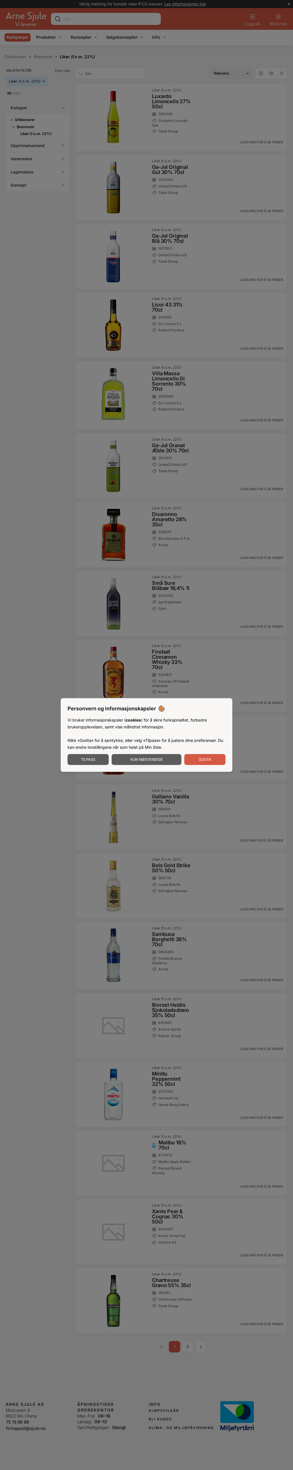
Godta (205, 759)
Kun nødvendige (146, 759)
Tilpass (88, 759)
